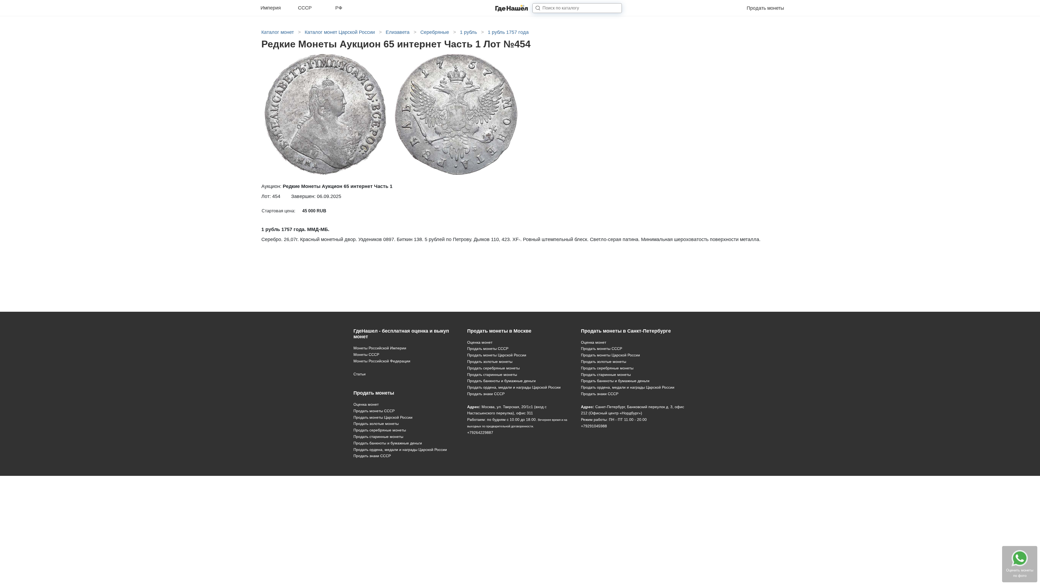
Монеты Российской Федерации (381, 361)
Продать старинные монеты (378, 436)
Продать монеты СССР (374, 411)
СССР (305, 8)
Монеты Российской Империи (379, 348)
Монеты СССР (366, 354)
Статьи (359, 374)
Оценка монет (366, 404)
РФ (338, 8)
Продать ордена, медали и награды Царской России (400, 449)
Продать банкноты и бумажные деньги (387, 443)
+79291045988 (594, 426)
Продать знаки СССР (372, 456)
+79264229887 (480, 432)
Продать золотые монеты (376, 423)
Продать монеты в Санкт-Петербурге (626, 331)
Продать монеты (765, 8)
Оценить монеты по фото (1019, 573)
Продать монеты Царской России (382, 417)
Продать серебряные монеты (379, 430)
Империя (271, 8)
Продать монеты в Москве (499, 331)
